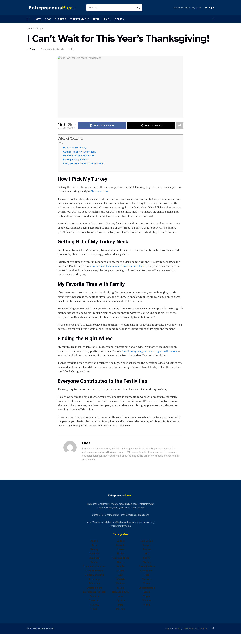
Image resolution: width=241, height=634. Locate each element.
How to (120, 566)
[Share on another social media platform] (179, 125)
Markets (120, 583)
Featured (94, 600)
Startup (147, 562)
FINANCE (94, 604)
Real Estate (147, 541)
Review (147, 549)
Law (120, 575)
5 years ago (46, 49)
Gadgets (120, 545)
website (146, 600)
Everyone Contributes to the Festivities (84, 163)
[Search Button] (139, 7)
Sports (147, 558)
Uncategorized (147, 587)
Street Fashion (147, 566)
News (48, 19)
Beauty (94, 549)
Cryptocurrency (94, 570)
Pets (120, 604)
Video (147, 592)
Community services (94, 566)
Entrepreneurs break (94, 592)
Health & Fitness (120, 558)
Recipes (146, 545)
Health (106, 19)
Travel (146, 583)
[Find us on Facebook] (213, 19)
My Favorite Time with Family (78, 155)
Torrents (147, 579)
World (146, 604)
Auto (94, 545)
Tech (96, 19)
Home (38, 19)
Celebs (94, 562)
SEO (147, 553)
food (94, 609)
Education (94, 583)
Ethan (33, 49)
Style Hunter (146, 570)
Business (60, 19)
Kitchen (120, 570)
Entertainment (79, 19)
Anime (94, 541)
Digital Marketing (94, 575)
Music (120, 587)
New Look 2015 (120, 592)
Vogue (146, 596)
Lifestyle (39, 28)
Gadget (121, 541)
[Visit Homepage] (53, 7)
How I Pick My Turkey (74, 147)
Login (210, 7)
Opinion (119, 19)
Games (120, 549)
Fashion (94, 596)
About (178, 628)
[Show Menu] (28, 19)
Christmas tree (99, 191)
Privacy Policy (190, 628)
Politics (120, 609)
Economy (94, 579)
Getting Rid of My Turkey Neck (79, 151)
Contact (203, 628)
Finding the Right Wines (75, 159)
